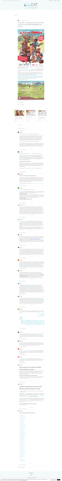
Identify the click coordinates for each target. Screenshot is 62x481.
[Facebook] (57, 0)
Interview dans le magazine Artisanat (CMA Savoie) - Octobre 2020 (41, 118)
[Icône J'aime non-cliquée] (19, 149)
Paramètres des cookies (53, 479)
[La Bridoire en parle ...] (31, 113)
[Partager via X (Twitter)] (19, 102)
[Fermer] (61, 479)
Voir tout (47, 108)
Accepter (59, 479)
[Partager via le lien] (23, 102)
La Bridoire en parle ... (29, 117)
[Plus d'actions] (43, 20)
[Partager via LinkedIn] (21, 102)
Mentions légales (31, 478)
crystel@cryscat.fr (50, 0)
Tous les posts (15, 15)
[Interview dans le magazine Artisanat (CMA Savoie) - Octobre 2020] (42, 113)
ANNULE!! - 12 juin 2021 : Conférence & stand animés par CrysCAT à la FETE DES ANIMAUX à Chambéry (19, 118)
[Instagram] (58, 0)
